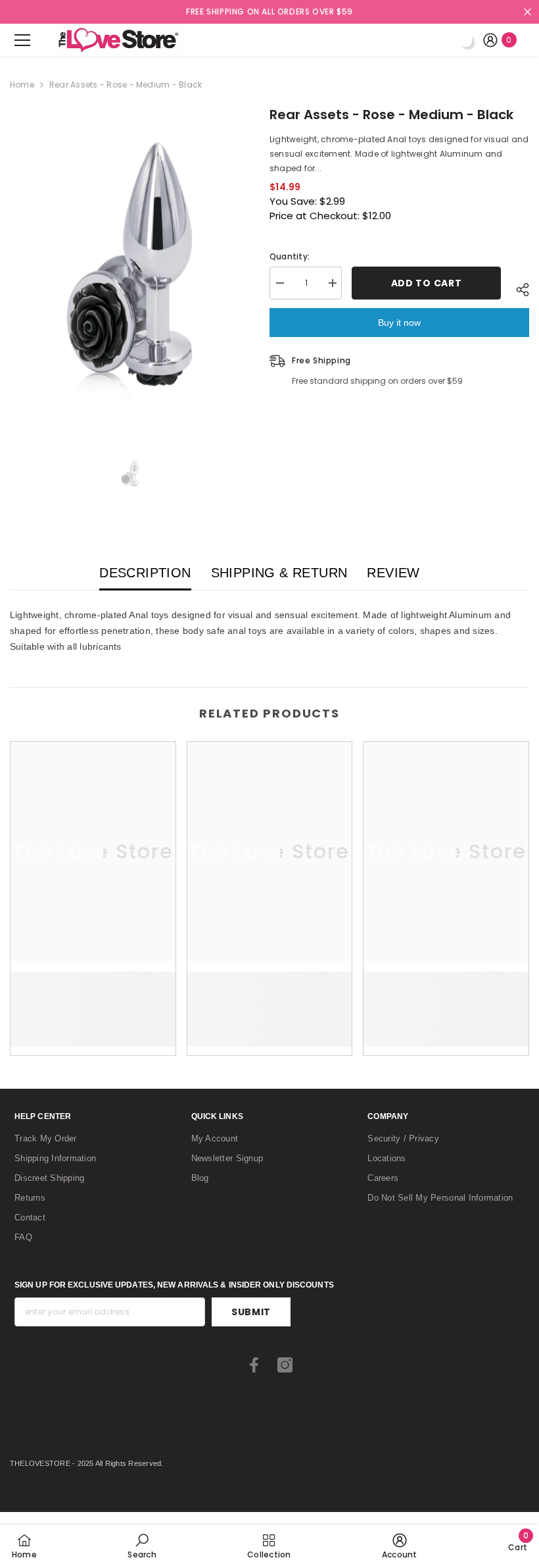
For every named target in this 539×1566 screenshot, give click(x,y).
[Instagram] (285, 1364)
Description (145, 572)
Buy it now (399, 322)
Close (527, 12)
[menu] (22, 40)
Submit (251, 1311)
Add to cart (426, 283)
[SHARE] (515, 290)
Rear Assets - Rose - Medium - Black (391, 114)
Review (393, 572)
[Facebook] (254, 1364)
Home (22, 84)
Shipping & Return (279, 572)
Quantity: (290, 256)
